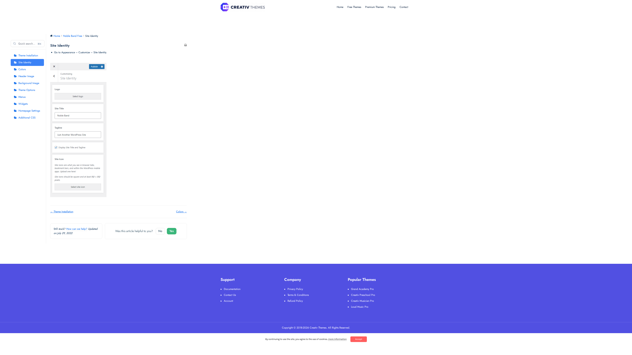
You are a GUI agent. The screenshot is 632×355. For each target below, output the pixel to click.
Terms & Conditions (298, 295)
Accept (358, 339)
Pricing (391, 7)
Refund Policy (295, 301)
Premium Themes (374, 7)
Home (340, 7)
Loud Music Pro (359, 307)
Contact (404, 7)
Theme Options (26, 90)
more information (337, 339)
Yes (172, 231)
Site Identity (24, 62)
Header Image (26, 76)
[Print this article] (185, 45)
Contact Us (230, 295)
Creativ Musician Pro (362, 301)
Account (228, 301)
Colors (22, 69)
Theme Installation (28, 55)
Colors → (181, 211)
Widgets (23, 104)
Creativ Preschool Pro (363, 295)
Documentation (232, 289)
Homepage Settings (29, 111)
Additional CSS (27, 117)
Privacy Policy (295, 289)
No (160, 231)
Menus (22, 97)
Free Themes (354, 7)
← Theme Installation (61, 211)
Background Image (28, 83)
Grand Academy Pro (362, 289)
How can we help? (76, 229)
